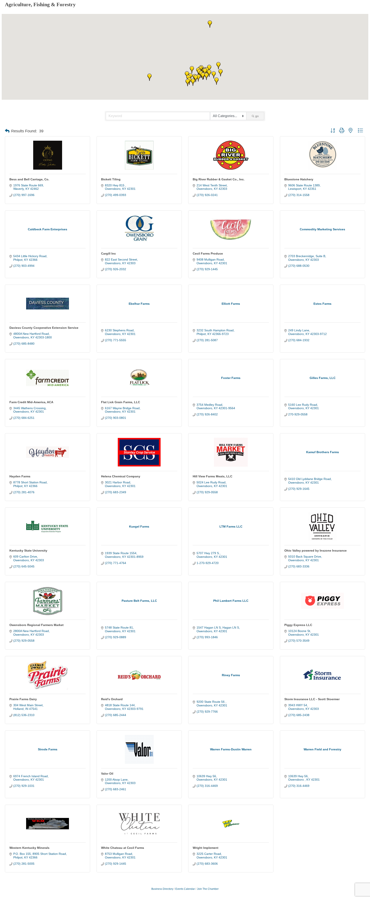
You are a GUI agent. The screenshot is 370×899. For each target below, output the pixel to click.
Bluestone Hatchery (298, 179)
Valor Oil (107, 773)
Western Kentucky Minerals (29, 847)
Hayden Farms (19, 476)
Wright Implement (205, 847)
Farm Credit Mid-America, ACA (31, 402)
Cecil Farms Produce (208, 253)
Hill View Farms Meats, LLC (212, 476)
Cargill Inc (108, 253)
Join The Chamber (208, 888)
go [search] (257, 116)
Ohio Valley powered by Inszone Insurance (315, 550)
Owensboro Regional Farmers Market (36, 625)
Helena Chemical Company (120, 476)
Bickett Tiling (111, 179)
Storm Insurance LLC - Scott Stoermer (312, 699)
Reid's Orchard (112, 699)
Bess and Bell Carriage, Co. (29, 179)
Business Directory (162, 888)
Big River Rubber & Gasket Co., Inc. (219, 179)
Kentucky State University (28, 550)
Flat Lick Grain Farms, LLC (120, 402)
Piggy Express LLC (298, 625)
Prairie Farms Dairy (23, 699)
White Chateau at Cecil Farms (122, 847)
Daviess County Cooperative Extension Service (43, 327)
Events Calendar (185, 888)
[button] (209, 68)
